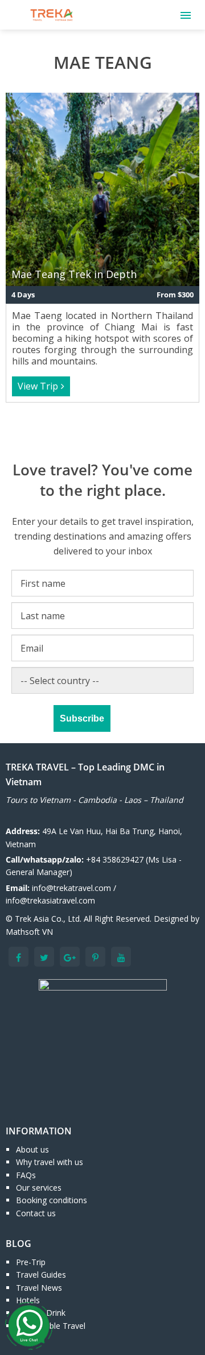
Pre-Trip (31, 1262)
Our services (39, 1187)
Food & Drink (40, 1312)
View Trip (38, 386)
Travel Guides (41, 1274)
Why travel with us (49, 1162)
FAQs (26, 1175)
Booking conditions (51, 1200)
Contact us (36, 1213)
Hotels (28, 1300)
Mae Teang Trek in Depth (74, 274)
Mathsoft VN (29, 931)
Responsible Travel (50, 1325)
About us (32, 1149)
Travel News (39, 1287)
